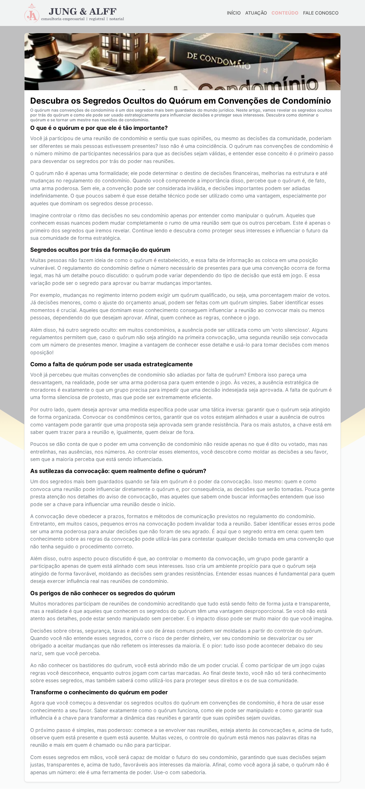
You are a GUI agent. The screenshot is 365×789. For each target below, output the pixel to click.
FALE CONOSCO (320, 13)
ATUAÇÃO (256, 13)
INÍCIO (234, 13)
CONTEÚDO (285, 13)
